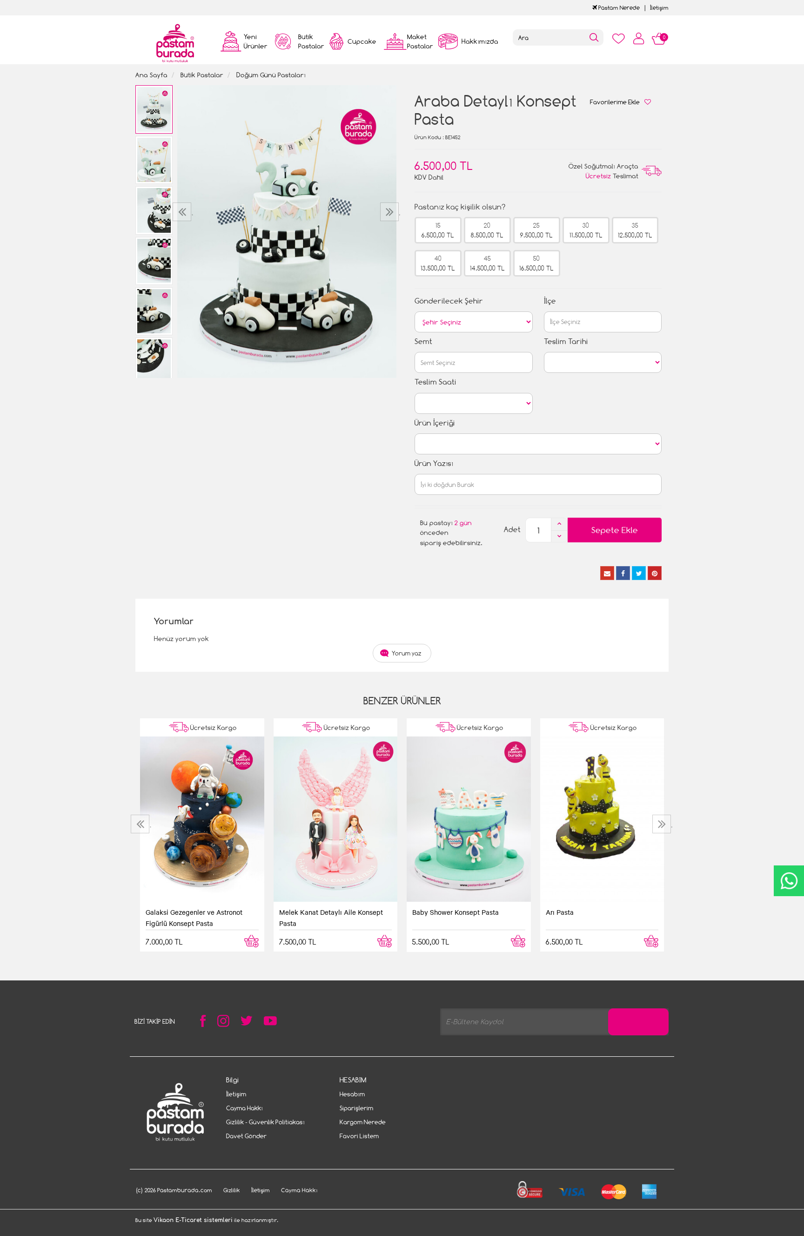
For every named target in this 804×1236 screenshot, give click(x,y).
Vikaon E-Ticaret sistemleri (193, 1220)
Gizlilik (231, 1190)
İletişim (659, 7)
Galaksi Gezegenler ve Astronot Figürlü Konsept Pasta (194, 917)
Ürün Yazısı (434, 463)
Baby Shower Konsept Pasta (455, 912)
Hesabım (352, 1094)
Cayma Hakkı (244, 1108)
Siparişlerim (356, 1108)
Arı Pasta (560, 912)
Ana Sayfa (151, 75)
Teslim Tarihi (566, 341)
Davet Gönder (246, 1136)
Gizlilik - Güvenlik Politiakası (265, 1122)
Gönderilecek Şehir (449, 301)
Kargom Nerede (363, 1122)
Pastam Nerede (618, 7)
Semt (423, 341)
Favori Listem (359, 1136)
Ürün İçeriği (435, 423)
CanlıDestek (789, 880)
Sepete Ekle (614, 530)
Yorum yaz (407, 653)
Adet (512, 529)
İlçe (550, 301)
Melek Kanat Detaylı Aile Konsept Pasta (331, 917)
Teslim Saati (435, 382)
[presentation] (183, 212)
